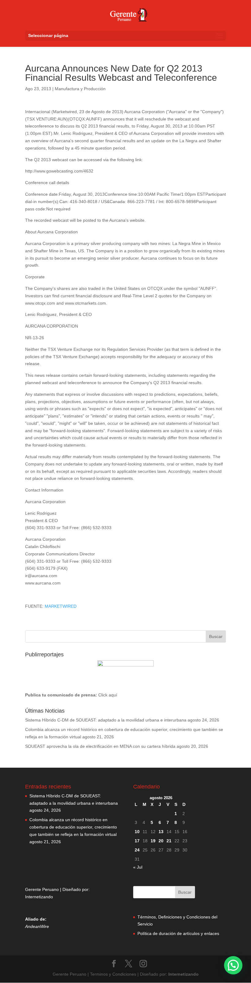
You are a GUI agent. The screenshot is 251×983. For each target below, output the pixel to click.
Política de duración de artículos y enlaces (178, 933)
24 (137, 850)
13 (161, 831)
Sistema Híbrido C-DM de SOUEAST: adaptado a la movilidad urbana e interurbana (105, 720)
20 (161, 840)
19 (153, 840)
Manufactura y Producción (80, 88)
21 (169, 840)
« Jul (137, 867)
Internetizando (39, 896)
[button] (233, 965)
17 (137, 840)
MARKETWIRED (61, 606)
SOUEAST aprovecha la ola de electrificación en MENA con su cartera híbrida (100, 746)
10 (137, 831)
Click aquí (107, 694)
